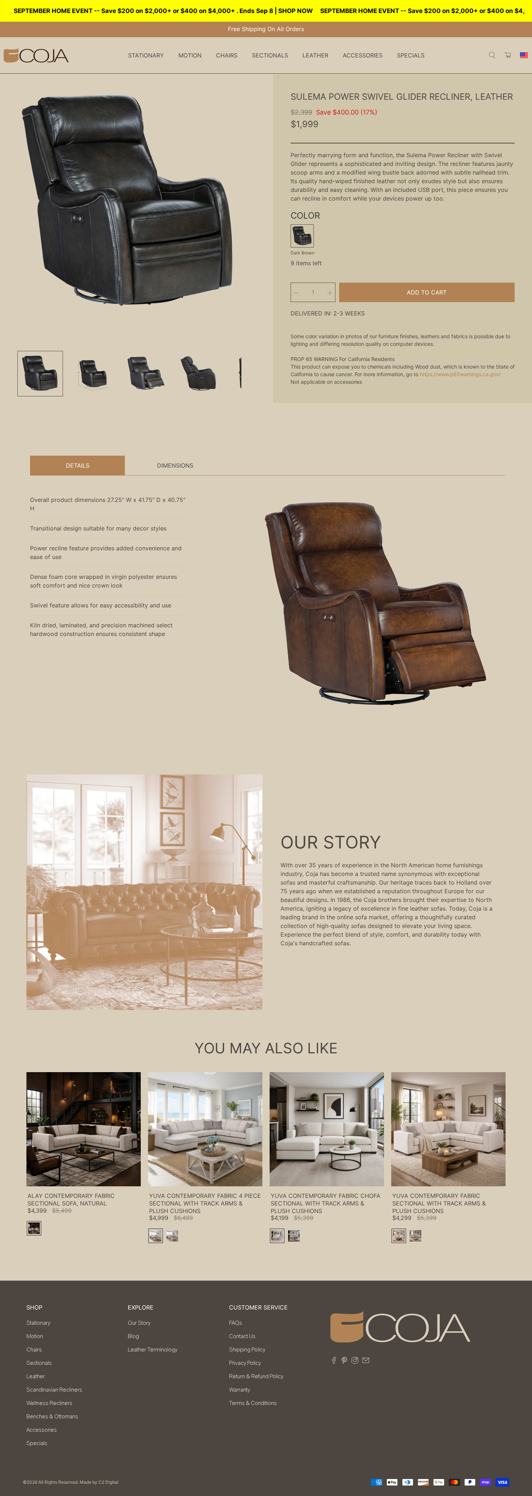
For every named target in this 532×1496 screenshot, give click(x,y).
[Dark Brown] (302, 236)
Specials (411, 55)
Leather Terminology (152, 1349)
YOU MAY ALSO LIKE (266, 1048)
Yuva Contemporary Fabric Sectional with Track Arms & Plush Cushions (439, 1203)
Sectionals (39, 1363)
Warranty (239, 1390)
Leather (35, 1376)
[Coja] (36, 55)
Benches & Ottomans (52, 1416)
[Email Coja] (365, 1361)
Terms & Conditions (253, 1403)
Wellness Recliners (49, 1403)
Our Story (139, 1323)
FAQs (235, 1323)
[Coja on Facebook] (333, 1361)
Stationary (38, 1323)
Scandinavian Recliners (54, 1390)
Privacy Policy (245, 1363)
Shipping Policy (247, 1349)
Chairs (34, 1349)
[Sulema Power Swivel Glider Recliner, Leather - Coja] (129, 203)
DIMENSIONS (175, 465)
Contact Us (242, 1336)
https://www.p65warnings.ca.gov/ (460, 374)
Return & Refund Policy (256, 1376)
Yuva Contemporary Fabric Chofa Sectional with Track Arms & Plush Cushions (325, 1203)
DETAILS (77, 465)
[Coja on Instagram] (354, 1361)
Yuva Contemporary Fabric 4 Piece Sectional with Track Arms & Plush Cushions (205, 1203)
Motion (34, 1336)
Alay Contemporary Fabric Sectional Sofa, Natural (71, 1199)
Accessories (41, 1430)
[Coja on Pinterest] (344, 1361)
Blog (133, 1336)
